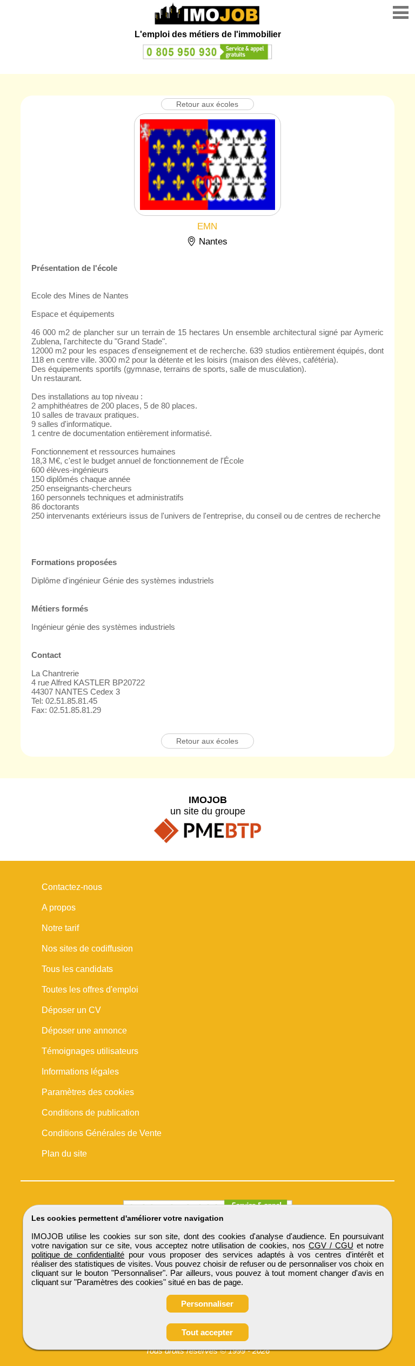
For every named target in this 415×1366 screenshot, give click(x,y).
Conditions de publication (90, 1112)
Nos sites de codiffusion (87, 948)
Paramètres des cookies (88, 1092)
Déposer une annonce (84, 1030)
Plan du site (64, 1153)
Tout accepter (207, 1332)
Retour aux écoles (207, 104)
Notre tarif (60, 928)
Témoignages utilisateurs (90, 1051)
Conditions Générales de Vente (102, 1133)
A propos (59, 907)
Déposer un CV (71, 1010)
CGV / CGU (331, 1245)
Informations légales (80, 1071)
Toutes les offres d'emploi (90, 989)
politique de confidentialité (78, 1254)
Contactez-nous (72, 887)
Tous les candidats (77, 969)
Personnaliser (207, 1303)
